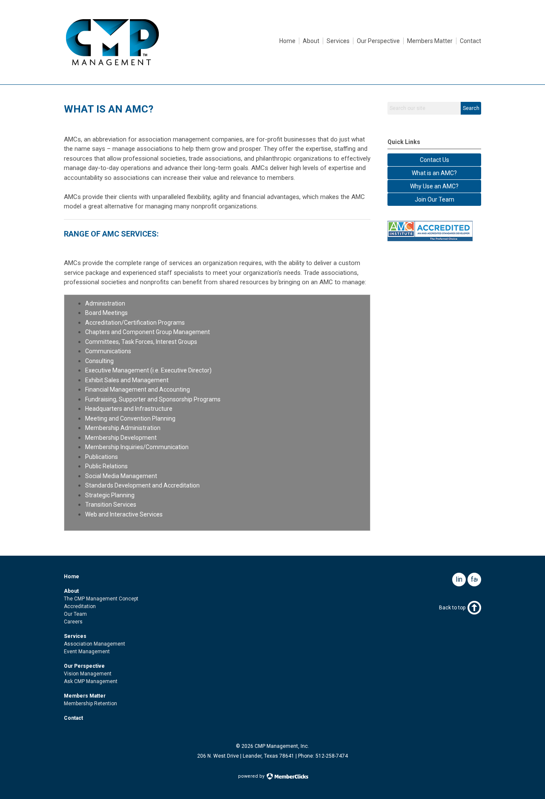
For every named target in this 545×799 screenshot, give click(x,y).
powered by (252, 776)
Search (471, 108)
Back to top (452, 608)
